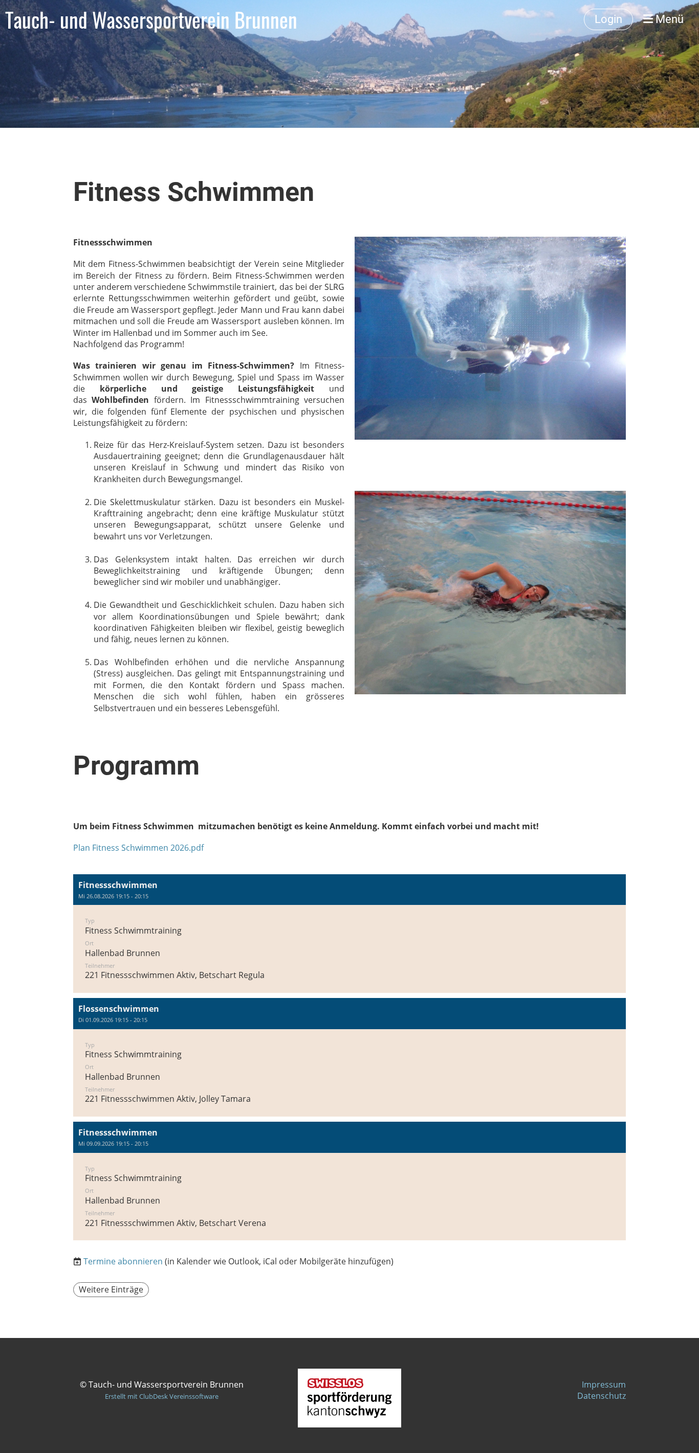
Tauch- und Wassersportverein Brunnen (151, 19)
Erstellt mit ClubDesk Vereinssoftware (162, 1396)
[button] (349, 933)
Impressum (604, 1384)
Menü (668, 19)
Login (608, 19)
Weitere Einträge (111, 1289)
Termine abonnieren (123, 1261)
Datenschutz (601, 1395)
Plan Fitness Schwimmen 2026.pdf (138, 847)
